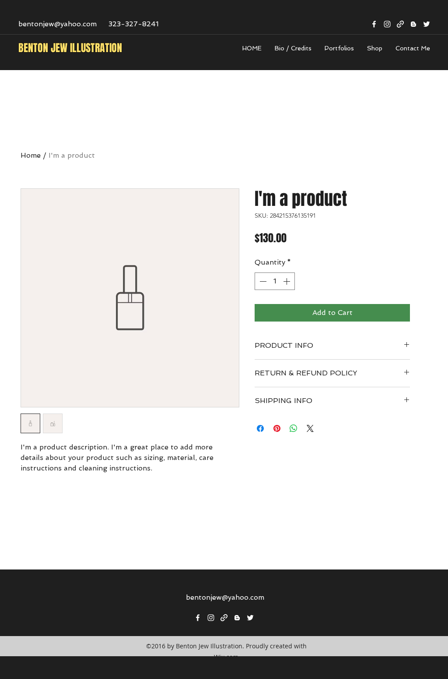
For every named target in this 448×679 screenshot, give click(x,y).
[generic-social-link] (400, 24)
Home (31, 155)
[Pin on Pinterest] (277, 428)
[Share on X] (310, 428)
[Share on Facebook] (260, 428)
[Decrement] (262, 281)
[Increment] (287, 281)
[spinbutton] (274, 281)
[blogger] (413, 24)
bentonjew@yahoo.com (57, 24)
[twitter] (426, 24)
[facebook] (374, 24)
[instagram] (387, 24)
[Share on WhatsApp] (293, 428)
